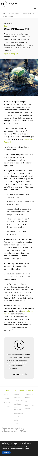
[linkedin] (4, 432)
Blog (32, 13)
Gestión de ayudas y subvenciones (18, 397)
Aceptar (6, 452)
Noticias (27, 401)
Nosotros (7, 402)
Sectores (7, 399)
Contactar (7, 406)
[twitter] (14, 432)
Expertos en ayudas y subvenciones (18, 13)
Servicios (7, 395)
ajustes (27, 449)
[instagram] (9, 432)
